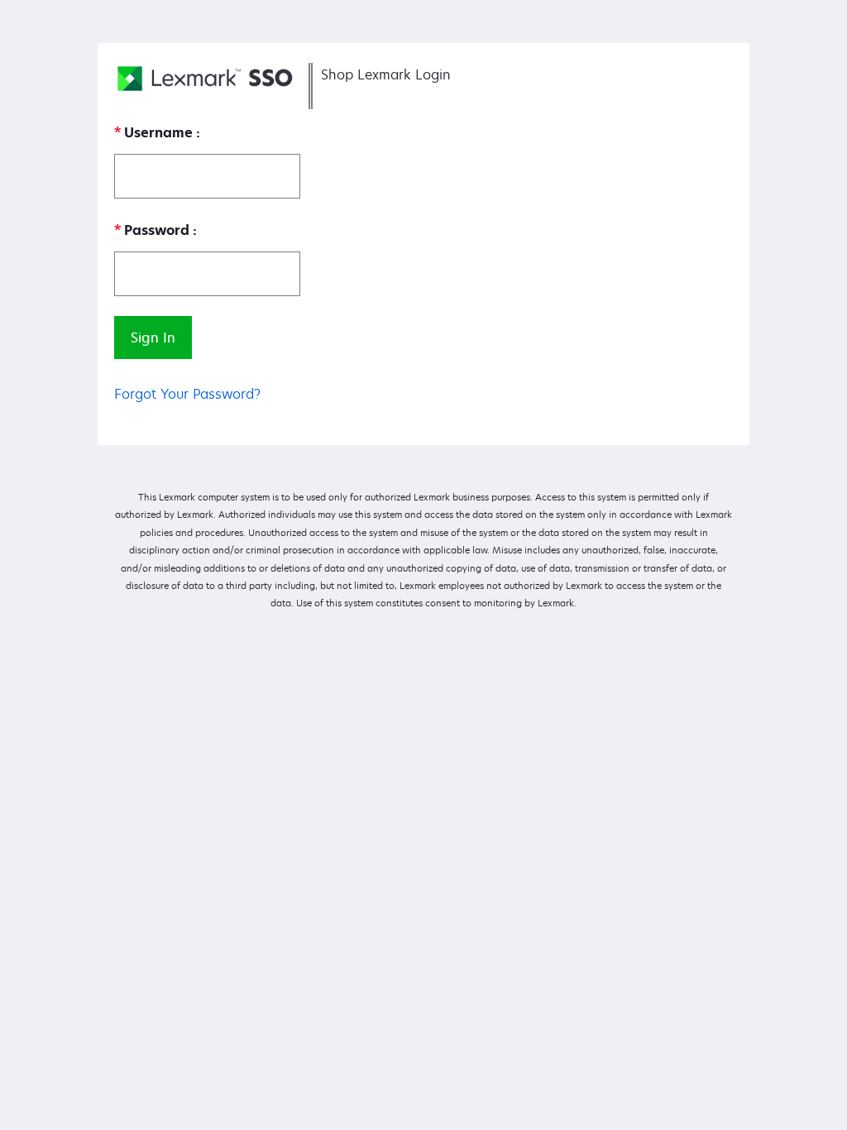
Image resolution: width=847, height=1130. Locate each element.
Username (160, 132)
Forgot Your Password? (187, 394)
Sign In (153, 337)
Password (158, 230)
